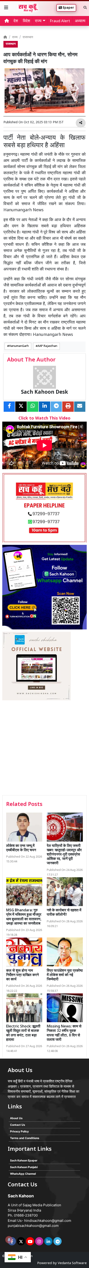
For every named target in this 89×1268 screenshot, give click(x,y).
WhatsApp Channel (23, 1173)
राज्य (15, 37)
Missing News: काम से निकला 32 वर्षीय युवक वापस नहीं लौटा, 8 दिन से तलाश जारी (64, 1033)
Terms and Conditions (24, 1138)
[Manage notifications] (9, 1239)
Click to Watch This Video (44, 418)
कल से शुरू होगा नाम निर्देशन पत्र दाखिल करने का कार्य (22, 975)
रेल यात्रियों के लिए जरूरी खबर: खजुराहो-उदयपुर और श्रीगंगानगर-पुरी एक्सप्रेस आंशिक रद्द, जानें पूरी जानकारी (64, 855)
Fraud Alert (60, 21)
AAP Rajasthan (47, 346)
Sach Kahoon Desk (44, 392)
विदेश (26, 21)
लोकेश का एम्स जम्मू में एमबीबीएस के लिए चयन (21, 848)
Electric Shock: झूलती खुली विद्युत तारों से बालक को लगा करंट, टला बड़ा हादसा (23, 1033)
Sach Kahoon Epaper (23, 1160)
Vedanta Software (72, 1263)
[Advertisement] (44, 748)
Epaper (68, 8)
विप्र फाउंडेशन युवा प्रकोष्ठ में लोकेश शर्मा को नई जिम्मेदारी (65, 975)
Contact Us (17, 1124)
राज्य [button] (38, 21)
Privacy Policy (19, 1131)
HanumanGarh (19, 346)
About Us (16, 1118)
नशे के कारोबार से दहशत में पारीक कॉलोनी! (64, 912)
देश (15, 21)
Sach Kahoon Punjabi (24, 1167)
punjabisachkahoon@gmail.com (33, 1225)
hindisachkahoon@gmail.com (47, 1220)
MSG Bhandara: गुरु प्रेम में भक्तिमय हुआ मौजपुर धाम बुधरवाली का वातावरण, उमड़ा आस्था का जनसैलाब (24, 917)
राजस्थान (28, 37)
